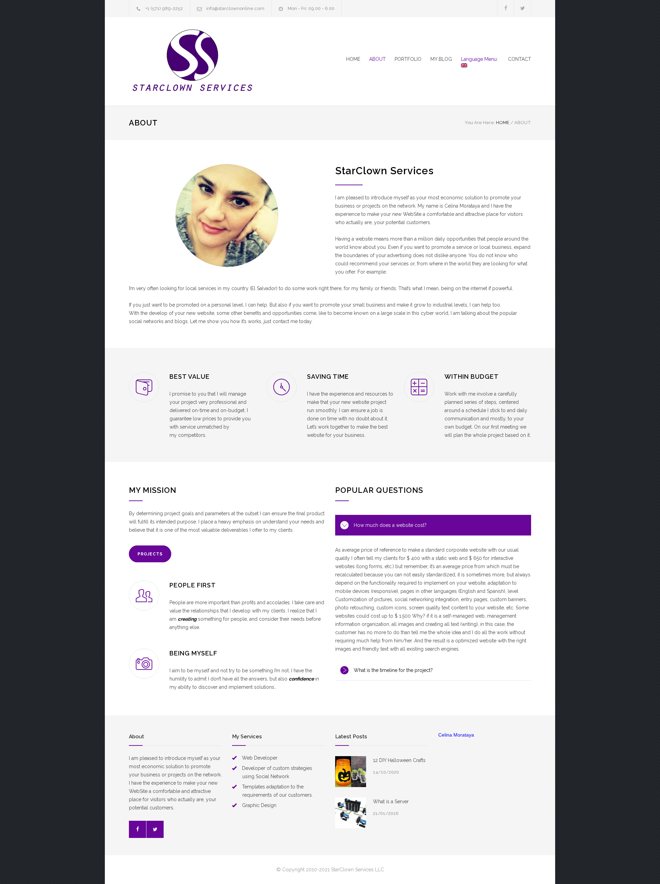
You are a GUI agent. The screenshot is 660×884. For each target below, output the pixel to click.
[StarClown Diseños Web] (192, 61)
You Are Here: (480, 122)
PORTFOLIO (408, 59)
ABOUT (377, 59)
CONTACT (519, 59)
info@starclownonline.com (235, 8)
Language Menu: (480, 59)
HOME (353, 59)
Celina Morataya (456, 735)
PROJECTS (150, 554)
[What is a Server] (350, 812)
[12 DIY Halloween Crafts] (350, 771)
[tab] (433, 525)
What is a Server (391, 801)
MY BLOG (441, 59)
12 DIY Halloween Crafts (399, 760)
